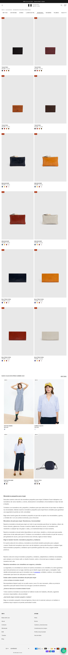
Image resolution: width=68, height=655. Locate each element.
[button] (3, 5)
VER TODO (5, 12)
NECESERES (48, 12)
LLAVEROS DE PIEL (30, 12)
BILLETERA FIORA (6, 299)
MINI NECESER (5, 183)
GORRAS (21, 12)
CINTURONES (13, 12)
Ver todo (63, 376)
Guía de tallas (37, 635)
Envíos (36, 621)
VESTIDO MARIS (8, 426)
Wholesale (4, 628)
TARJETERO (5, 67)
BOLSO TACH (38, 480)
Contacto (4, 624)
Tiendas (4, 635)
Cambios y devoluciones (40, 624)
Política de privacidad (40, 632)
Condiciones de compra (40, 628)
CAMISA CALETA (38, 426)
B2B (3, 632)
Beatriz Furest (19, 652)
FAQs (35, 617)
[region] (34, 1)
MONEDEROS (40, 12)
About (3, 621)
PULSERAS (56, 12)
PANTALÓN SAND (8, 480)
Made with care (6, 617)
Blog (3, 639)
